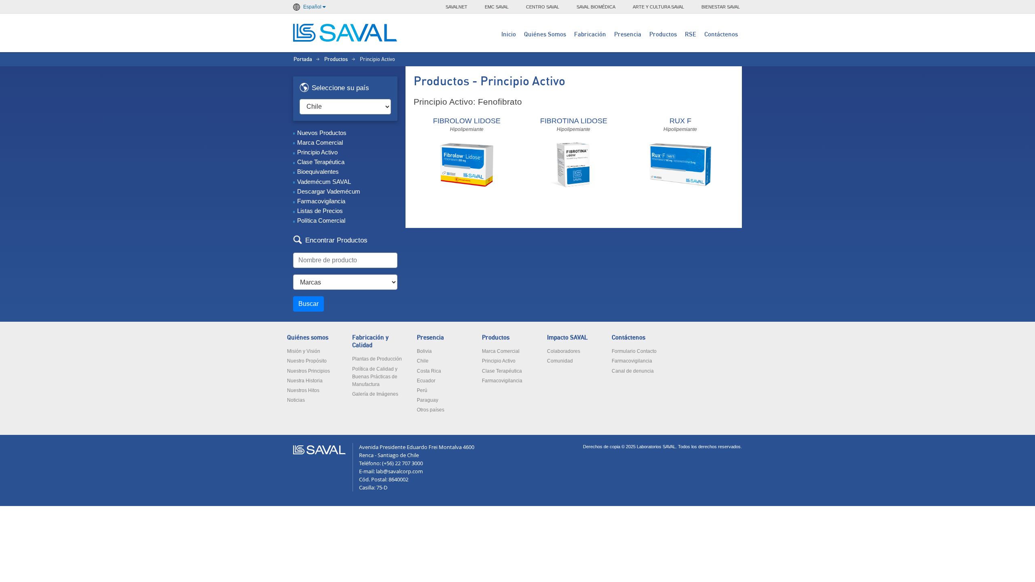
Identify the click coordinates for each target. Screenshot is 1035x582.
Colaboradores (563, 351)
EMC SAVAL (497, 6)
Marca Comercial (320, 142)
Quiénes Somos (545, 35)
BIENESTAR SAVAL (720, 6)
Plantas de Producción (377, 359)
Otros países (430, 410)
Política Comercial (321, 220)
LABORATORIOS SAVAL (345, 33)
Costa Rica (429, 371)
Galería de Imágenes (375, 394)
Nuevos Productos (321, 132)
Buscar (308, 303)
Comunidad (560, 361)
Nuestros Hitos (303, 390)
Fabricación (590, 35)
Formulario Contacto (634, 351)
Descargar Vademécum (328, 191)
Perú (422, 390)
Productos (663, 35)
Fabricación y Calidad (370, 341)
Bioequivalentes (318, 171)
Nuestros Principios (308, 371)
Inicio (508, 35)
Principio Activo (317, 152)
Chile (423, 361)
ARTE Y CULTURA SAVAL (658, 6)
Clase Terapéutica (320, 161)
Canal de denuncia (633, 371)
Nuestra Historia (305, 381)
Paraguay (427, 400)
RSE (690, 35)
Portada (303, 59)
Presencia (627, 35)
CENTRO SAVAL (542, 6)
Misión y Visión (303, 351)
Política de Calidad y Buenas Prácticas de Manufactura (374, 376)
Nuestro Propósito (307, 361)
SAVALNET (456, 6)
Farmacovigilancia (321, 201)
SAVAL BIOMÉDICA (596, 6)
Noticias (296, 400)
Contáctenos (721, 35)
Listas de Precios (320, 210)
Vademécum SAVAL (324, 181)
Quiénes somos (307, 338)
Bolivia (424, 351)
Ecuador (426, 381)
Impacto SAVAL (567, 338)
